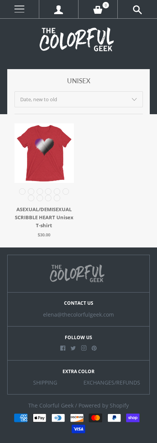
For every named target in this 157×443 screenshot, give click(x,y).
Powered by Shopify (103, 405)
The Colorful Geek (51, 405)
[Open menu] (19, 9)
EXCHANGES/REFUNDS (111, 382)
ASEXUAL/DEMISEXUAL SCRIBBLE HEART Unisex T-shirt (44, 217)
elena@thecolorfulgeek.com (78, 314)
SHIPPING (45, 382)
